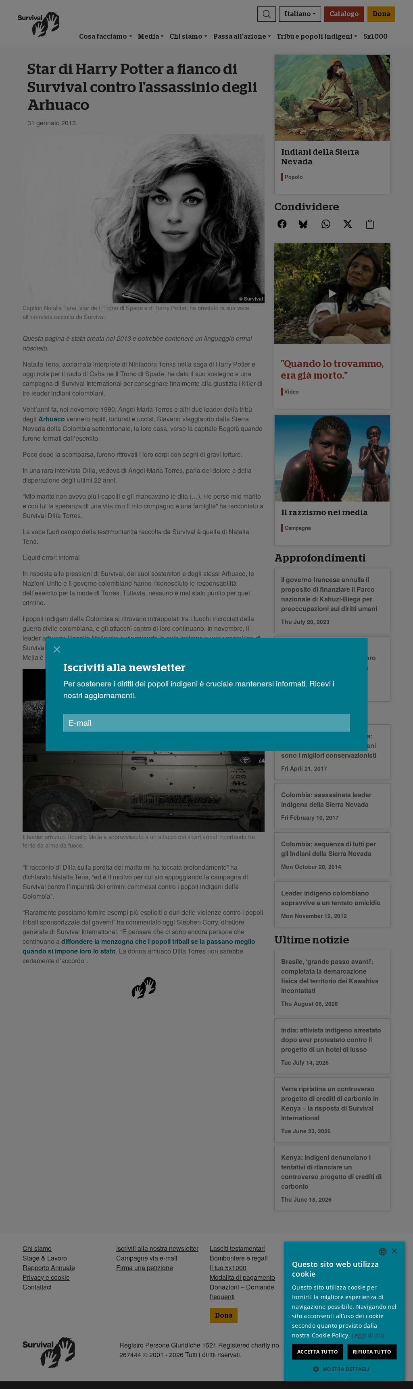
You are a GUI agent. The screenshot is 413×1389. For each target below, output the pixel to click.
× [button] (394, 1251)
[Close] (57, 649)
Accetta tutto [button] (317, 1351)
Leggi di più (368, 1335)
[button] (344, 1369)
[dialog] (206, 694)
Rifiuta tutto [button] (372, 1351)
